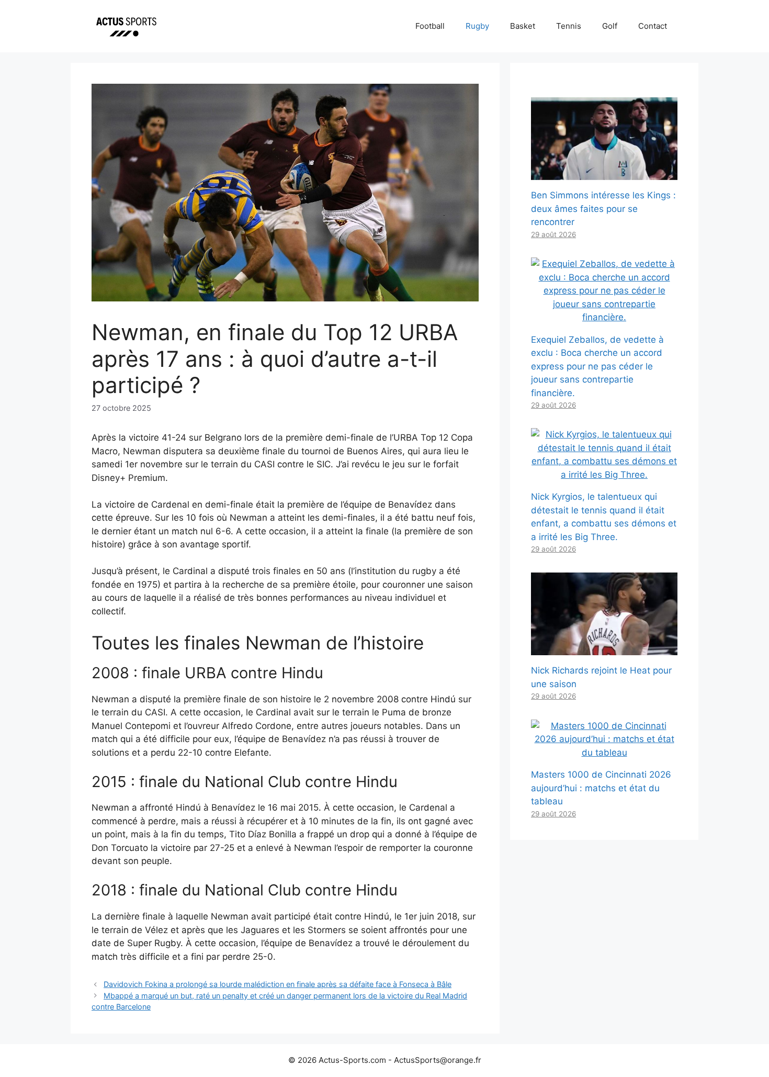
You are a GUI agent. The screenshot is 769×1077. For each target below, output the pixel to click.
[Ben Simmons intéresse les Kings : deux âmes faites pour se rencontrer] (604, 173)
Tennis (568, 26)
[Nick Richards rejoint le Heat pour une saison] (604, 648)
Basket (522, 26)
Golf (609, 26)
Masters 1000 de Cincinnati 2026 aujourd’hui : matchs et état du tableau (601, 787)
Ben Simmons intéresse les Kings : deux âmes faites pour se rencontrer (603, 208)
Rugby (477, 26)
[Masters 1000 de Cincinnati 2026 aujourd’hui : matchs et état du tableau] (604, 752)
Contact (652, 26)
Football (430, 26)
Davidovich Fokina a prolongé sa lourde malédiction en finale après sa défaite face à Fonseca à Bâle (277, 984)
